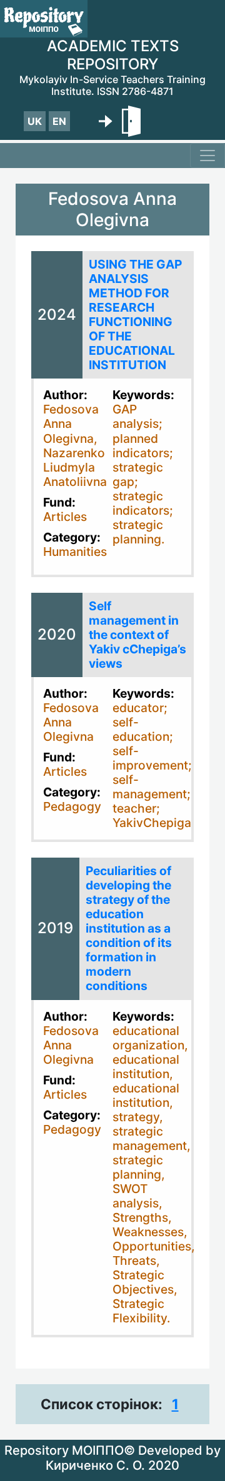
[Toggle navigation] (207, 155)
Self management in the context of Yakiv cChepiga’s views (137, 634)
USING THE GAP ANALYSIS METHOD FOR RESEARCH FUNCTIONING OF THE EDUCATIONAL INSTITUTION (135, 314)
